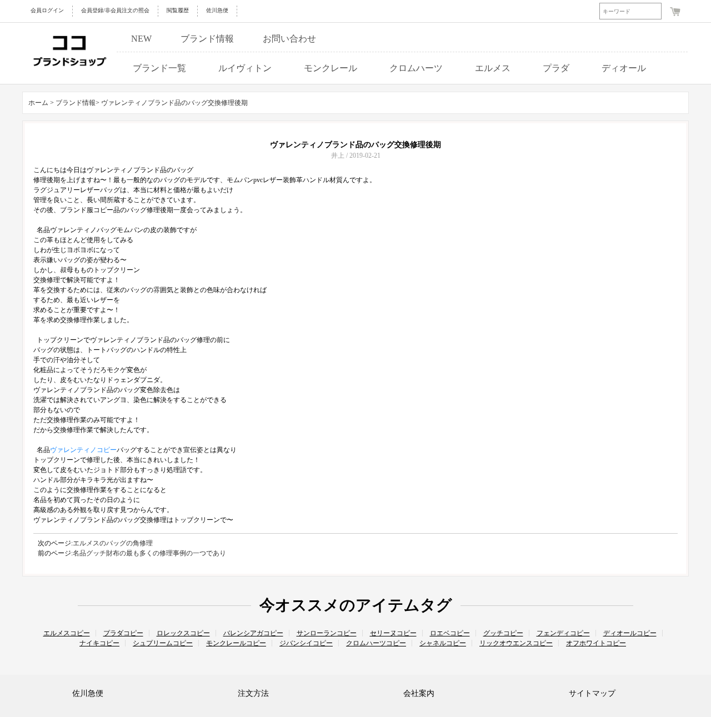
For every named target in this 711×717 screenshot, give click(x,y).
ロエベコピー (450, 633)
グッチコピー (503, 633)
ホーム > (41, 103)
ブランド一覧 (159, 68)
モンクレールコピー (236, 643)
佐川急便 (217, 10)
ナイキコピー (99, 643)
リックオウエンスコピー (516, 643)
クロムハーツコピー (376, 643)
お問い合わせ (289, 38)
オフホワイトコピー (596, 643)
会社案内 (418, 693)
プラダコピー (123, 633)
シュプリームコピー (163, 643)
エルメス (492, 68)
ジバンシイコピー (306, 643)
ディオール (624, 68)
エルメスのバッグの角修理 (113, 543)
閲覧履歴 (178, 10)
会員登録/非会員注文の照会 (115, 10)
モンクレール (330, 68)
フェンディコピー (563, 633)
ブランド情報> (78, 103)
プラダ (556, 68)
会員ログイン (47, 10)
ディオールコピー (630, 633)
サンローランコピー (327, 633)
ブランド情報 (207, 38)
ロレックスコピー (183, 633)
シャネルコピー (442, 643)
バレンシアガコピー (253, 633)
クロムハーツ (416, 68)
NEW (141, 38)
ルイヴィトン (245, 68)
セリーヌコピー (393, 633)
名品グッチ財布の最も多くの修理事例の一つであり (149, 553)
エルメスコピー (66, 633)
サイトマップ (592, 693)
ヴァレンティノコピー (83, 450)
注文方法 (253, 693)
